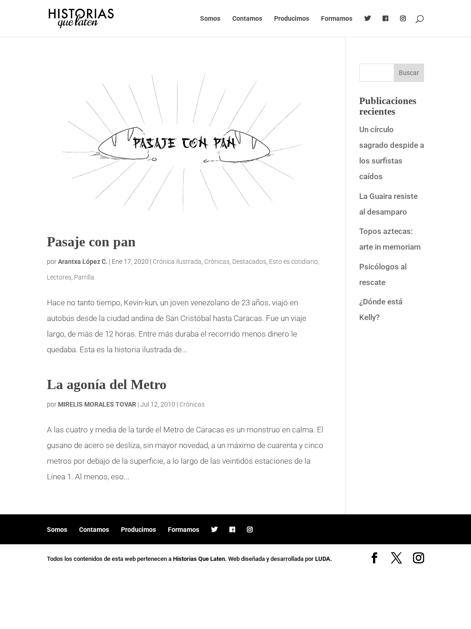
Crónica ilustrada (177, 261)
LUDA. (323, 558)
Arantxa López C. (83, 261)
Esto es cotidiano (293, 261)
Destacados (249, 261)
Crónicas (217, 261)
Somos (210, 18)
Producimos (291, 18)
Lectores (59, 277)
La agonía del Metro (107, 384)
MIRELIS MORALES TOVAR (97, 404)
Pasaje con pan (91, 241)
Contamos (247, 18)
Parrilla (84, 277)
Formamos (336, 18)
